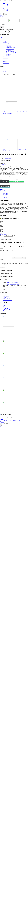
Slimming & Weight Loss (11, 52)
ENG (4, 8)
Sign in (4, 305)
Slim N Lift (8, 54)
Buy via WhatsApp (17, 181)
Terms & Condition (7, 300)
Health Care (8, 50)
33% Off (2, 66)
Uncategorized (6, 71)
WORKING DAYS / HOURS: (10, 288)
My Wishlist (5, 308)
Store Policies (6, 196)
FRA (7, 10)
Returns (4, 297)
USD (4, 3)
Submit (2, 267)
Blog (4, 56)
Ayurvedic (8, 45)
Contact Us (5, 58)
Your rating (3, 250)
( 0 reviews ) (3, 164)
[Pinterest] (2, 189)
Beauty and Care (10, 51)
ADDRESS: (6, 285)
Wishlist (4, 61)
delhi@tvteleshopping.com (13, 284)
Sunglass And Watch (10, 47)
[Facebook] (0, 189)
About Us (5, 42)
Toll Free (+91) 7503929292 (13, 282)
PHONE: (5, 282)
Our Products (6, 43)
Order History (6, 296)
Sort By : (2, 237)
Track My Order (6, 309)
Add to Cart (4, 181)
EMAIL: (5, 284)
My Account (6, 63)
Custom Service (6, 298)
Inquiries (5, 197)
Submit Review (3, 234)
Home (4, 41)
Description (5, 193)
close (1, 37)
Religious (8, 55)
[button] (16, 181)
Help (4, 310)
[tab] (15, 193)
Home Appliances (10, 49)
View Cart (5, 307)
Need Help (4, 14)
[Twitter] (1, 189)
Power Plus (8, 46)
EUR (7, 4)
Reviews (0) (5, 194)
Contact (3, 13)
